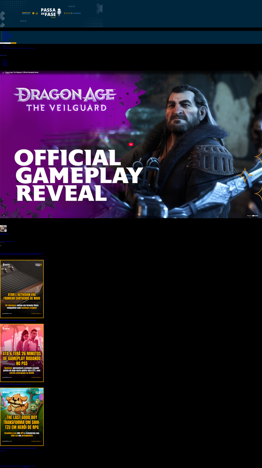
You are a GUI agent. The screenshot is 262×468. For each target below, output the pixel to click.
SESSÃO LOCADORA (8, 35)
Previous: (21, 253)
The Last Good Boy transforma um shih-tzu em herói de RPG (18, 448)
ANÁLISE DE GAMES (8, 36)
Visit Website (3, 241)
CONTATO (5, 39)
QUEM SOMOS (6, 38)
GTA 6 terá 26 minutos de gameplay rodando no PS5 (15, 384)
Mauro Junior (3, 55)
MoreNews (26, 467)
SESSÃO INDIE (6, 34)
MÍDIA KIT (5, 40)
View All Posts (10, 241)
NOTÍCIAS (5, 33)
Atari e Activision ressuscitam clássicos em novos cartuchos (18, 320)
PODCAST (5, 31)
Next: (20, 254)
